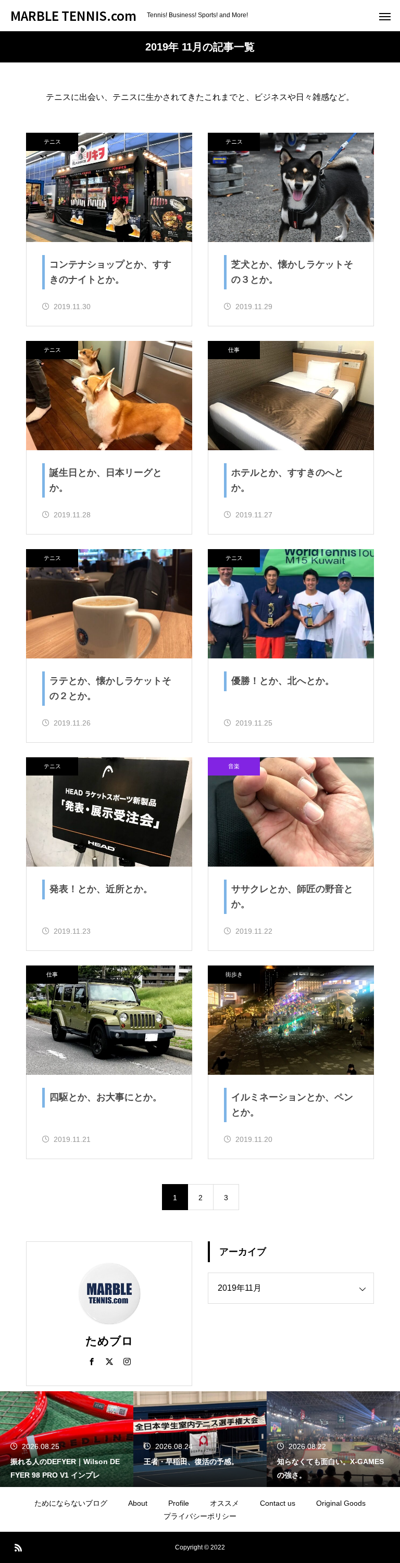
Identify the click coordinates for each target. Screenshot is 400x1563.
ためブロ (109, 1341)
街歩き (234, 974)
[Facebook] (91, 1361)
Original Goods (341, 1503)
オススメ (224, 1503)
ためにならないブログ (70, 1503)
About (137, 1503)
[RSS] (18, 1547)
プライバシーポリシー (200, 1516)
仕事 (234, 350)
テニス (52, 141)
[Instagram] (127, 1361)
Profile (178, 1503)
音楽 (234, 766)
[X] (109, 1361)
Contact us (277, 1503)
